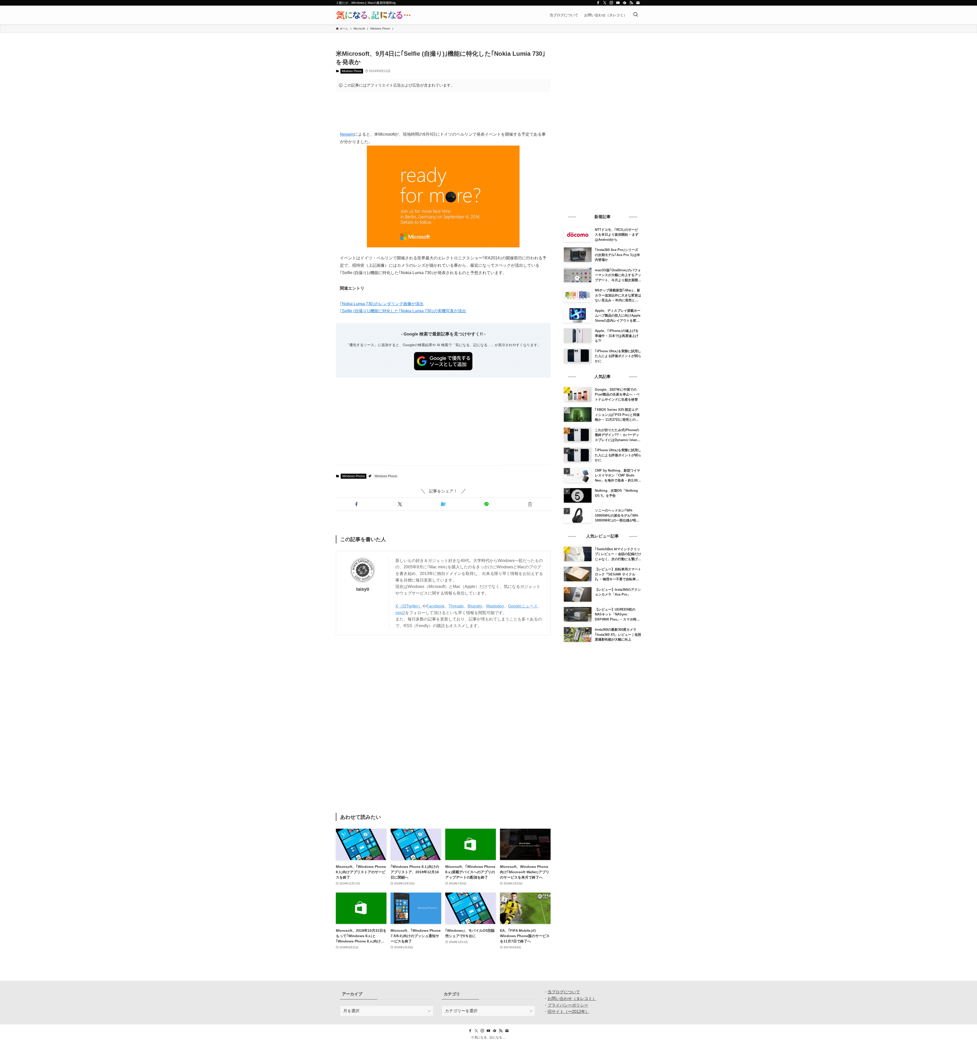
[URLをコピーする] (530, 504)
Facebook (435, 606)
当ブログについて (564, 992)
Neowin (347, 134)
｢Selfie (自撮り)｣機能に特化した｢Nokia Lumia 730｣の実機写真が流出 (403, 311)
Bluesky (475, 606)
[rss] (631, 3)
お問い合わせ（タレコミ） (572, 998)
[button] (356, 504)
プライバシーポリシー (568, 1005)
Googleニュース (523, 606)
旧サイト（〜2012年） (568, 1011)
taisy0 (362, 589)
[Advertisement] (443, 111)
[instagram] (611, 3)
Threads (456, 606)
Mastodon (495, 606)
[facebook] (598, 3)
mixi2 (400, 613)
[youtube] (618, 3)
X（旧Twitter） (408, 606)
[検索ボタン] (635, 15)
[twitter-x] (604, 3)
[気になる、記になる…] (373, 15)
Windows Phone (352, 71)
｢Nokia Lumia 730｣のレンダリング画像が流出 (382, 304)
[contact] (638, 3)
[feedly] (624, 3)
